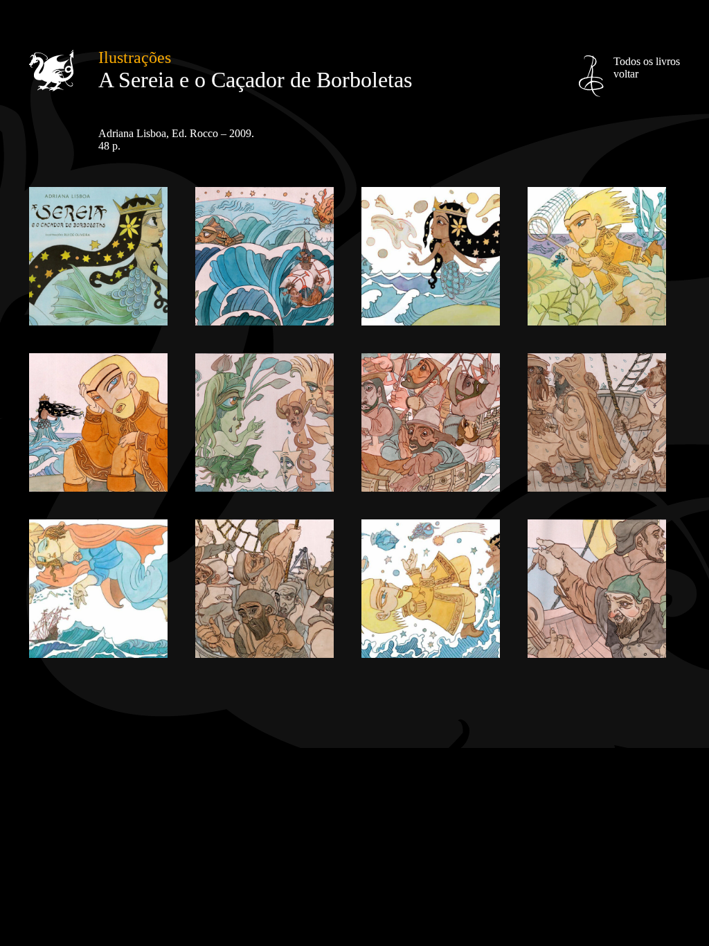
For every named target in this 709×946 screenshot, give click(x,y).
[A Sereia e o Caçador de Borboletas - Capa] (98, 322)
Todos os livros (646, 67)
